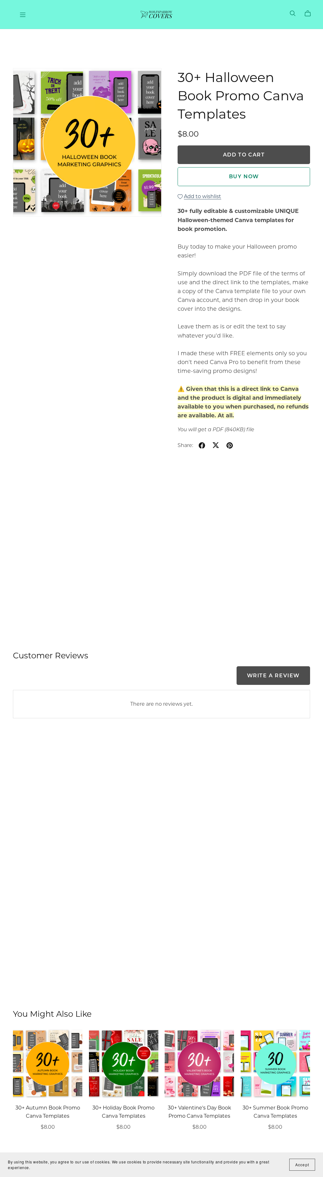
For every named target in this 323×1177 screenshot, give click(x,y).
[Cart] (310, 13)
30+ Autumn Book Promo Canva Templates (47, 1112)
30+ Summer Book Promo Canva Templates (275, 1112)
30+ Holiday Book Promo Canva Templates (123, 1112)
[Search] (293, 13)
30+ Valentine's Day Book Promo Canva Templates (199, 1112)
